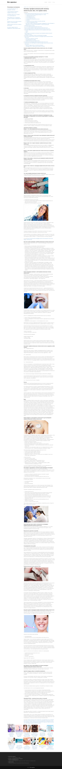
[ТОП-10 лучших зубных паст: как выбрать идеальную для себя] (19, 744)
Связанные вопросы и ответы (30, 25)
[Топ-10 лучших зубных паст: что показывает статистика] (50, 731)
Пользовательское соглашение (17, 758)
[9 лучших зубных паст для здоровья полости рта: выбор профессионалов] (27, 731)
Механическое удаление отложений (32, 38)
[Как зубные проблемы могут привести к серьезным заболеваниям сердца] (11, 731)
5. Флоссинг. (28, 20)
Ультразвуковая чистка (46, 719)
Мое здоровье (12, 2)
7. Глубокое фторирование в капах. (31, 22)
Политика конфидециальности (13, 759)
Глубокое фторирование (41, 720)
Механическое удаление (43, 721)
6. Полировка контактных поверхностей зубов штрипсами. (35, 21)
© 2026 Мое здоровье (12, 756)
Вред (26, 32)
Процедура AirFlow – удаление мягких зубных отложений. (35, 46)
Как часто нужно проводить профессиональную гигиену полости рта (36, 27)
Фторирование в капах (49, 720)
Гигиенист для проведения (34, 721)
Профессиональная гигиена (32, 719)
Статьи (53, 2)
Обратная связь (11, 761)
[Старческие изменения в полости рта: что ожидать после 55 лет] (34, 731)
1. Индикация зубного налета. (31, 15)
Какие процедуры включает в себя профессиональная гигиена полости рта (37, 28)
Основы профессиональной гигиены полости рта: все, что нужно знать (36, 13)
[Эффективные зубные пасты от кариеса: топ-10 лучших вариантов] (19, 731)
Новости (49, 2)
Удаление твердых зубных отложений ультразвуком (34, 45)
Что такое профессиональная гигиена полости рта (33, 26)
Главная (45, 2)
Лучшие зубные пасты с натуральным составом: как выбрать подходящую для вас (14, 18)
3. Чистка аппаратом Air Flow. (30, 17)
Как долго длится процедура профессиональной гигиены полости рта (36, 41)
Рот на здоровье (26, 721)
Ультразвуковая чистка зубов (31, 39)
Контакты (10, 758)
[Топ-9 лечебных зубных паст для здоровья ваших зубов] (42, 731)
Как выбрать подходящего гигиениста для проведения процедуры (36, 35)
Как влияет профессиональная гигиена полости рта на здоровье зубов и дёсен (38, 29)
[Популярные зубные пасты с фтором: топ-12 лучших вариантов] (11, 744)
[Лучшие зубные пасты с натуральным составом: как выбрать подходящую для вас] (50, 744)
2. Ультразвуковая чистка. (30, 16)
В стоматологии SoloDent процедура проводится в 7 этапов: (36, 14)
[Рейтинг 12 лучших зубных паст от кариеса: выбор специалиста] (34, 744)
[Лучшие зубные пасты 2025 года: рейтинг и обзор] (42, 744)
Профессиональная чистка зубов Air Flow (32, 40)
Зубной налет (39, 719)
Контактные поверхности (32, 720)
